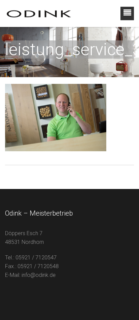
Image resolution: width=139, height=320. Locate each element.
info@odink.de (39, 275)
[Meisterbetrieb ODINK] (39, 13)
